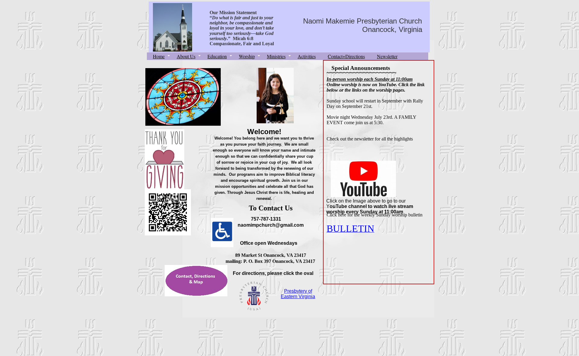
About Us (186, 56)
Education (217, 56)
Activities (307, 56)
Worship (247, 56)
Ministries (276, 56)
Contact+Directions (346, 56)
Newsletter (387, 56)
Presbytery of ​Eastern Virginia (298, 293)
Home (159, 56)
